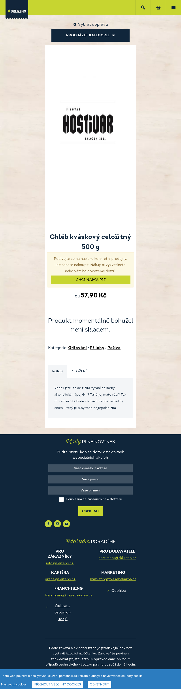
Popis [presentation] (57, 371)
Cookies (118, 591)
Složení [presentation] (79, 371)
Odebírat (90, 511)
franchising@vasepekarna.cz (68, 595)
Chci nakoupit (91, 280)
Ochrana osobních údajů (63, 612)
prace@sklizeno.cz (60, 579)
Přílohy (97, 348)
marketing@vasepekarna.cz (113, 579)
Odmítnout (99, 684)
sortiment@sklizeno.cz (117, 558)
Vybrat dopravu (93, 25)
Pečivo (114, 348)
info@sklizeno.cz (60, 563)
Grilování (77, 348)
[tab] (57, 371)
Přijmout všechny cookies (57, 684)
